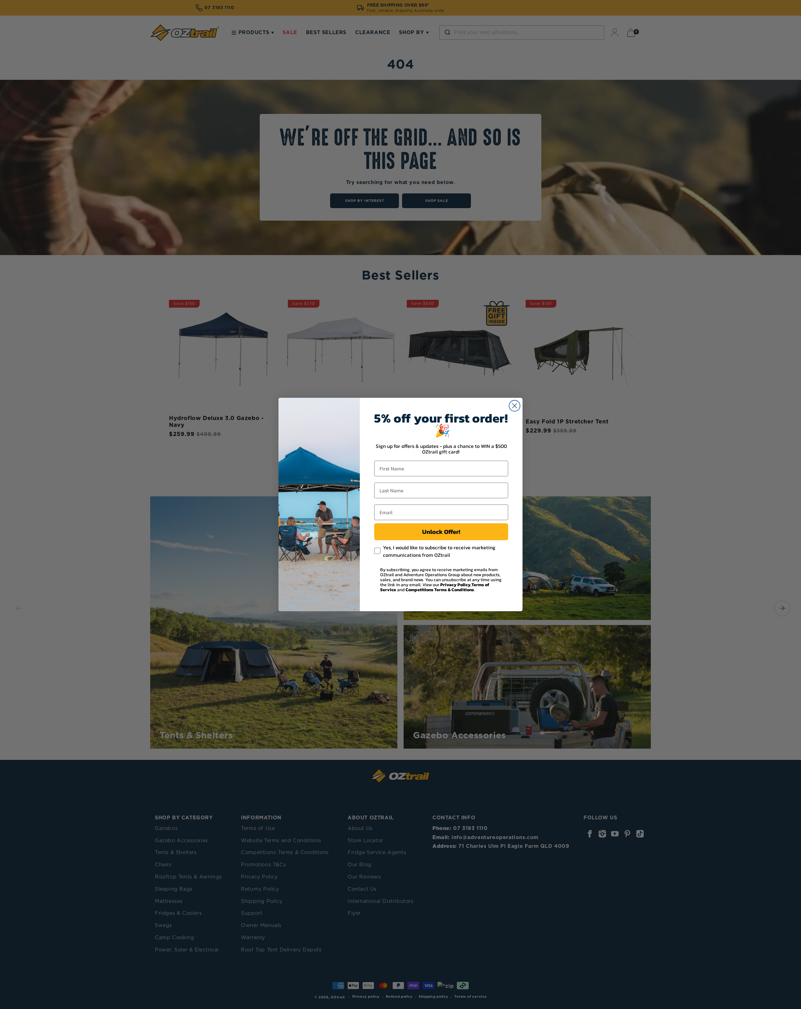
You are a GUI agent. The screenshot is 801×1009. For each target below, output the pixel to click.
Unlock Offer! (441, 531)
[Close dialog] (514, 405)
